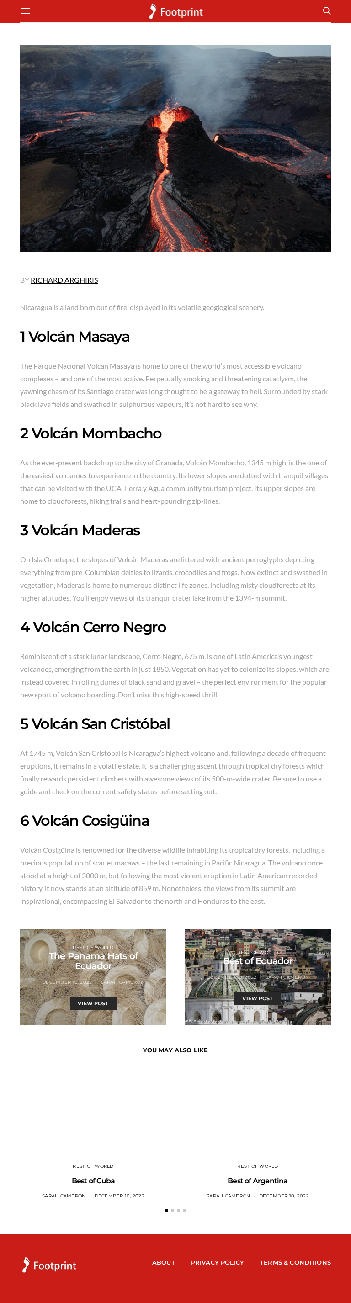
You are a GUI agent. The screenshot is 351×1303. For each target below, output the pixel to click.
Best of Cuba (93, 1180)
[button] (167, 1210)
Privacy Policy (217, 1262)
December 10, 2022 (67, 982)
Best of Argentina (257, 1180)
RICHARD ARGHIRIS (64, 279)
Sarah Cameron (122, 982)
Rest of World (93, 947)
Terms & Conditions (295, 1262)
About (163, 1262)
